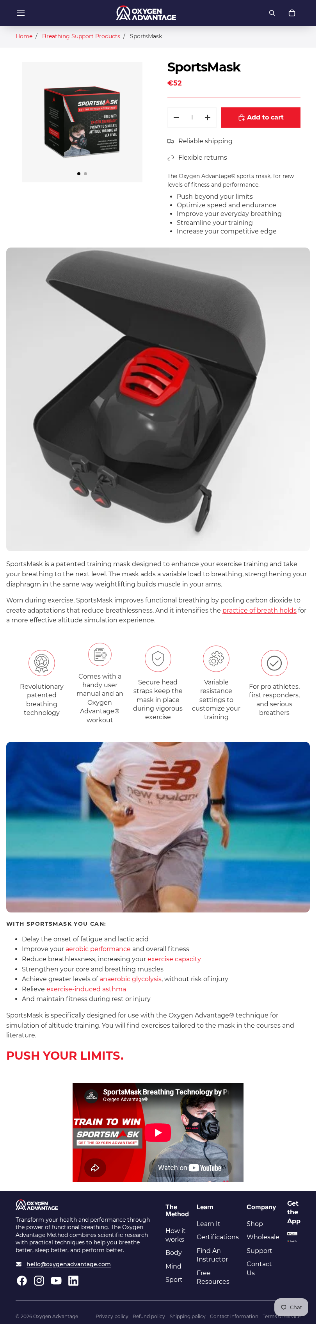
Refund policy (149, 1316)
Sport (174, 1279)
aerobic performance (98, 949)
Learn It (208, 1224)
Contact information (234, 1316)
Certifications (218, 1237)
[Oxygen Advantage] (146, 12)
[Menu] (20, 13)
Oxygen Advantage (55, 1316)
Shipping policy (188, 1316)
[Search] (272, 12)
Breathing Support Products (81, 36)
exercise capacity (174, 959)
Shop (255, 1224)
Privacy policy (112, 1316)
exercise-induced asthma (86, 989)
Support (259, 1251)
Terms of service (281, 1316)
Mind (173, 1266)
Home (24, 36)
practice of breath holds (259, 610)
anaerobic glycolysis (131, 979)
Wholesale (263, 1237)
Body (173, 1252)
